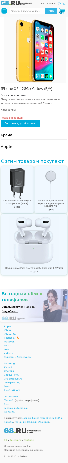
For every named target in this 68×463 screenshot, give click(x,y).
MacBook (9, 341)
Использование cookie (17, 446)
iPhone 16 (10, 333)
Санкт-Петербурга (43, 417)
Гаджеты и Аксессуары (17, 356)
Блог (6, 404)
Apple (7, 326)
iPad (6, 349)
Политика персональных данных (23, 449)
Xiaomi (8, 367)
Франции (43, 421)
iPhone (8, 330)
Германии (20, 421)
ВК (5, 439)
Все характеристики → (15, 95)
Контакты (9, 411)
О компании (11, 396)
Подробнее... (10, 311)
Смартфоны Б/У (13, 378)
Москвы (26, 417)
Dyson (7, 386)
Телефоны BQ (12, 382)
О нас (42, 3)
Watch (7, 345)
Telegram (15, 439)
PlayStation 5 (12, 390)
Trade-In (9, 400)
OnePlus (9, 370)
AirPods (8, 353)
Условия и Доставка (16, 407)
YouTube (29, 439)
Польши (32, 421)
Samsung (9, 363)
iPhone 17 (9, 337)
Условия (51, 3)
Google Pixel (11, 374)
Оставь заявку (11, 307)
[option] (34, 50)
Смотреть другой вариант (20, 123)
